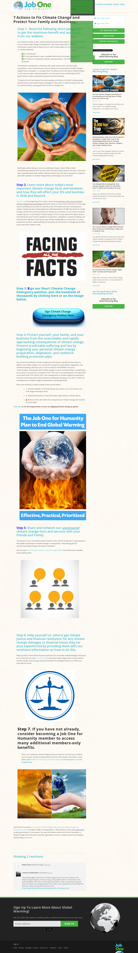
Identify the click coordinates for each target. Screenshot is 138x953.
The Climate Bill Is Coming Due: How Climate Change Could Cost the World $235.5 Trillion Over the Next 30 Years (107, 186)
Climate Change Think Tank (110, 4)
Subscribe (108, 62)
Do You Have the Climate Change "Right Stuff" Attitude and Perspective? (107, 271)
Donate (21, 948)
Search (73, 37)
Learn (73, 9)
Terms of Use (44, 948)
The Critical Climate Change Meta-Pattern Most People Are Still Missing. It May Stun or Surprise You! (108, 229)
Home (15, 948)
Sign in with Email (102, 23)
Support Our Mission (108, 41)
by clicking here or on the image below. (50, 297)
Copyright (28, 948)
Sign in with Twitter (103, 18)
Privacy (35, 948)
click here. (28, 837)
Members (74, 23)
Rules (60, 948)
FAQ (72, 30)
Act (72, 16)
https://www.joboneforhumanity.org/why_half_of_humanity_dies (45, 888)
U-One (73, 50)
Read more (96, 112)
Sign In (73, 57)
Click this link (41, 658)
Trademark (53, 948)
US (71, 2)
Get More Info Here (108, 30)
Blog (72, 44)
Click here (20, 201)
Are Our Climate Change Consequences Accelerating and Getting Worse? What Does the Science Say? (107, 96)
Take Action (108, 36)
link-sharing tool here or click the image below (44, 550)
